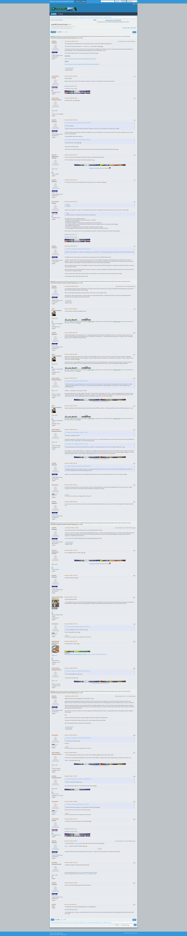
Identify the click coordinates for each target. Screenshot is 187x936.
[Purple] (135, 4)
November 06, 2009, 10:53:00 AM (71, 668)
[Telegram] (52, 613)
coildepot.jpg (69, 300)
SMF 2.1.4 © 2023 (53, 933)
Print (134, 32)
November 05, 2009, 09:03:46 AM (71, 501)
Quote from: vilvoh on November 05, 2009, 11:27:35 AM (78, 626)
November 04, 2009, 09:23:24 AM (71, 308)
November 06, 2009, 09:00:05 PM (71, 752)
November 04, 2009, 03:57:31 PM (71, 332)
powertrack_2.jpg (69, 726)
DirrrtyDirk (56, 378)
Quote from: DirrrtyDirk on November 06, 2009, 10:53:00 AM (79, 738)
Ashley (55, 862)
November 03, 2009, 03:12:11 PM (72, 41)
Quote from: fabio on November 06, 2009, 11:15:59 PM (78, 804)
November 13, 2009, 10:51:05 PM (71, 841)
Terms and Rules (130, 933)
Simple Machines (60, 933)
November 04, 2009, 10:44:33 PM (71, 463)
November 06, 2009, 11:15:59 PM (71, 776)
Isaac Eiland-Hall (58, 597)
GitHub (93, 654)
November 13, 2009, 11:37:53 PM (71, 862)
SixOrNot (81, 872)
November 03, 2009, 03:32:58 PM (71, 119)
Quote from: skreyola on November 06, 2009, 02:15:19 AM (78, 671)
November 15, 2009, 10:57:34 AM (71, 882)
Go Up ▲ (135, 933)
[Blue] (133, 4)
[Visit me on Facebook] (52, 792)
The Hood (56, 98)
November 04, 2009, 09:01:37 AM (72, 286)
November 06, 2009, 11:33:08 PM (71, 801)
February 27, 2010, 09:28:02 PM (70, 904)
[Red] (132, 4)
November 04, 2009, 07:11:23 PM (71, 405)
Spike (101, 17)
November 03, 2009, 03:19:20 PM (71, 76)
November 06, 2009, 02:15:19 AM (71, 623)
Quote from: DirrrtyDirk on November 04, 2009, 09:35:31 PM (79, 466)
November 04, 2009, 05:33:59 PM (71, 378)
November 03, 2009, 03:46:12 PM (71, 179)
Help (125, 933)
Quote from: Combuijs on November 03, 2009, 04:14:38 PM (78, 249)
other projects (77, 843)
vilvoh (55, 155)
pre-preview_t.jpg (69, 67)
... (64, 32)
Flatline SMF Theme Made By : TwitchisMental (58, 934)
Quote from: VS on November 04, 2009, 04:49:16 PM (77, 381)
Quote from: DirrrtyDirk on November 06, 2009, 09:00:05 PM (79, 779)
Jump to (117, 924)
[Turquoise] (136, 4)
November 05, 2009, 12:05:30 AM (71, 484)
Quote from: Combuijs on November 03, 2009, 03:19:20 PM (78, 122)
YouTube (89, 654)
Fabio (54, 776)
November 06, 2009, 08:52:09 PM (71, 735)
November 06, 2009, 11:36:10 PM (71, 818)
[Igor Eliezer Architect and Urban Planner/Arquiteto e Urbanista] (52, 658)
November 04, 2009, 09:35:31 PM (71, 429)
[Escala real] (52, 172)
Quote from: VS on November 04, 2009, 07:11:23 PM (77, 432)
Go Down (53, 31)
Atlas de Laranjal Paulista (101, 654)
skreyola (55, 485)
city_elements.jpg (69, 542)
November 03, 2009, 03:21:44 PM (71, 98)
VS (53, 309)
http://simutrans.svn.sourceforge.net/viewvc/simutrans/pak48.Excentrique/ (82, 64)
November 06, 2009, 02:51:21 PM (72, 696)
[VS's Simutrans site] (52, 322)
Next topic (133, 28)
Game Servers (86, 873)
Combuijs (56, 76)
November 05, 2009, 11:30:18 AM (71, 575)
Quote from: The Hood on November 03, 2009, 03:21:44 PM (78, 139)
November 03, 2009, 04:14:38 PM (71, 201)
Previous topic (126, 28)
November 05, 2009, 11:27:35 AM (71, 550)
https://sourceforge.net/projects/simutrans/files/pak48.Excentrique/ (80, 58)
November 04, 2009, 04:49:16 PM (71, 354)
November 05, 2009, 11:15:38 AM (72, 527)
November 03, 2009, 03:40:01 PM (71, 154)
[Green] (134, 4)
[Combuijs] (52, 90)
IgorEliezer (56, 641)
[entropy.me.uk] (52, 876)
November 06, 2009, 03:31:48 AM (71, 641)
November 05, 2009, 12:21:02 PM (71, 597)
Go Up (52, 919)
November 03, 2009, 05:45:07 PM (71, 246)
